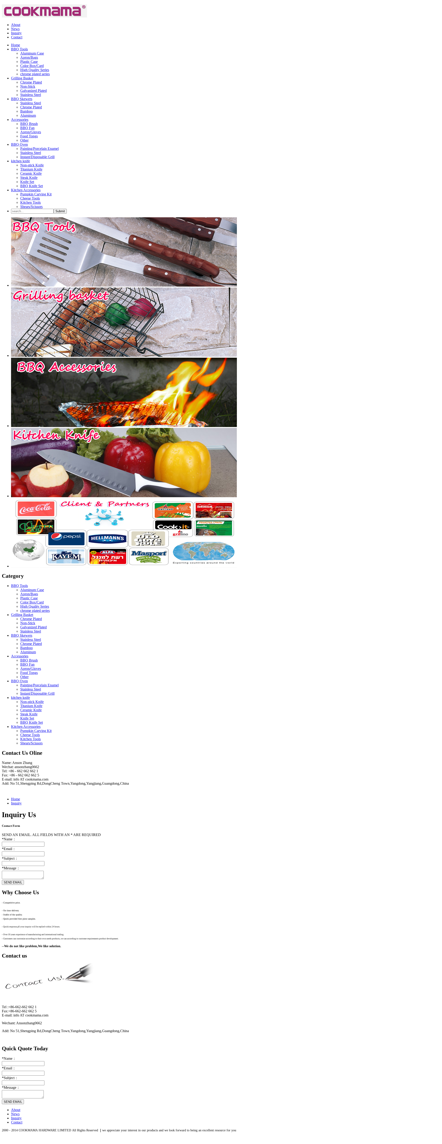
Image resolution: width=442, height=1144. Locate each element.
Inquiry (16, 33)
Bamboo (26, 111)
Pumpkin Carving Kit (36, 194)
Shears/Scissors (31, 207)
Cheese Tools (30, 198)
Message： (11, 868)
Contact (16, 37)
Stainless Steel (30, 95)
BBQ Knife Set (31, 186)
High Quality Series (34, 70)
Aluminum (28, 115)
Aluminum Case (32, 53)
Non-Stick (27, 86)
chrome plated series (35, 74)
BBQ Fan (27, 128)
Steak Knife (29, 178)
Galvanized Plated (33, 91)
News (15, 29)
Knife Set (27, 182)
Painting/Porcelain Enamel (39, 149)
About (15, 25)
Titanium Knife (31, 169)
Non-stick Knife (32, 165)
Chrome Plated (31, 82)
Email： (9, 849)
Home (15, 799)
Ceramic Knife (31, 173)
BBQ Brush (29, 124)
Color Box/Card (32, 66)
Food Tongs (29, 136)
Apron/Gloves (30, 132)
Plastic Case (29, 62)
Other (24, 140)
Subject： (10, 858)
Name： (9, 839)
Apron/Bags (29, 57)
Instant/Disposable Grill (37, 157)
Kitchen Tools (30, 202)
